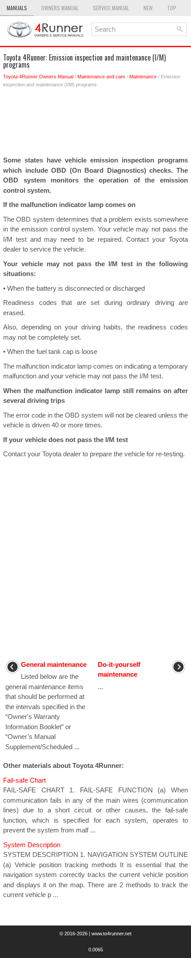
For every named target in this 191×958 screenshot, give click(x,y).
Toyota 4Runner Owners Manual (38, 76)
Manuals (17, 8)
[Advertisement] (95, 124)
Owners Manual (60, 8)
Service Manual (111, 8)
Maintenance (143, 76)
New (148, 8)
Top (171, 8)
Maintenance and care (101, 76)
